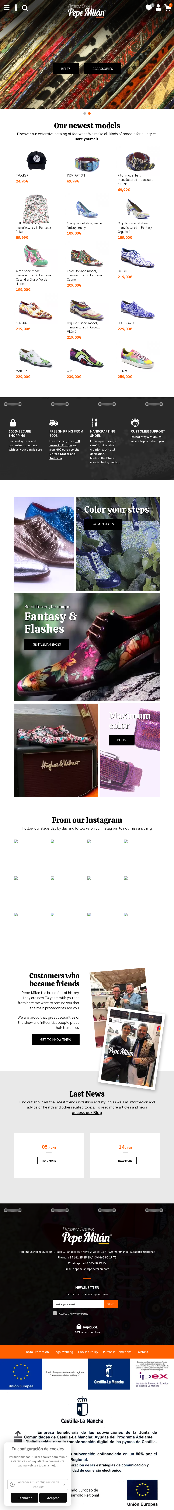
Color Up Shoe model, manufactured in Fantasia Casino (84, 275)
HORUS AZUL (126, 323)
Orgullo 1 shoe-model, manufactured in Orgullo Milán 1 (83, 327)
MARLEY (21, 371)
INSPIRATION (76, 175)
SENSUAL (22, 323)
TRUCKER (22, 175)
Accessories (103, 68)
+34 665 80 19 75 (104, 1257)
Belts (65, 68)
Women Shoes (103, 524)
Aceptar (53, 1498)
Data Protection (37, 1352)
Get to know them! (55, 1039)
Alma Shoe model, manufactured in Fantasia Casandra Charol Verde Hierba (33, 277)
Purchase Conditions (117, 1352)
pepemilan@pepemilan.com (91, 1269)
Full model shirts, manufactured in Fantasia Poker (33, 227)
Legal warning (63, 1352)
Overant (142, 1352)
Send (110, 1304)
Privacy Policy (80, 1313)
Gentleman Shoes (47, 644)
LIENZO (123, 371)
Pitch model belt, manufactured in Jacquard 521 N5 (135, 179)
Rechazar (24, 1498)
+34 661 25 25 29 (79, 1257)
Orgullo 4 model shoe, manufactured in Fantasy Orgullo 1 (135, 227)
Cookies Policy (88, 1352)
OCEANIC (124, 271)
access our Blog (87, 1112)
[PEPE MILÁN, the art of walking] (87, 10)
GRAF (70, 371)
